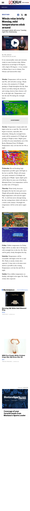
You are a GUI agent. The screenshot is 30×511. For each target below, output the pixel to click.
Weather (6, 14)
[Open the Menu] (2, 2)
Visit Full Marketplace (22, 289)
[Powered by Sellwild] (25, 387)
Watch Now (25, 2)
